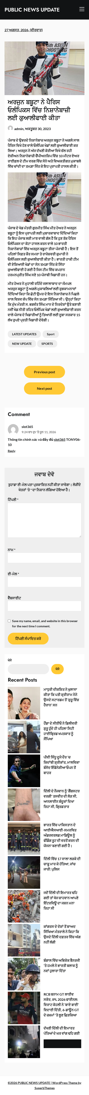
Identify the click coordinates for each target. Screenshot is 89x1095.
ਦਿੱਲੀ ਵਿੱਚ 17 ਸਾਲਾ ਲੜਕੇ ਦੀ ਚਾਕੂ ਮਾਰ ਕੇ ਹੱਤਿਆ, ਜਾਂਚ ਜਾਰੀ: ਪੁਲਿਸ (62, 864)
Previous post (44, 372)
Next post (44, 388)
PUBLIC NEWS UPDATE (32, 9)
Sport (50, 334)
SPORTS (47, 343)
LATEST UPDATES (24, 334)
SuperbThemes (45, 1088)
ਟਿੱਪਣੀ (13, 499)
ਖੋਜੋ (10, 660)
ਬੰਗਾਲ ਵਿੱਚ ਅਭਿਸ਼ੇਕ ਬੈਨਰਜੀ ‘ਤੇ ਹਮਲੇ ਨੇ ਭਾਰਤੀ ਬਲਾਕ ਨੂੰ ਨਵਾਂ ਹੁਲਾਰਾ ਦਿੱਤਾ (62, 965)
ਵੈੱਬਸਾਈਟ (14, 598)
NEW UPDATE (22, 343)
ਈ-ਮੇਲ (13, 574)
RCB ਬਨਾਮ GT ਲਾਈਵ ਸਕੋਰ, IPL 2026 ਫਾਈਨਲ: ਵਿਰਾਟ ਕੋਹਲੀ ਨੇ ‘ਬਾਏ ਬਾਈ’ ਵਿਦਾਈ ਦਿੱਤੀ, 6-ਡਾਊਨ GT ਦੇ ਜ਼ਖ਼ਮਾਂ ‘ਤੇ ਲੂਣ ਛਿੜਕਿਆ (61, 1004)
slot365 (27, 426)
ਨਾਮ (11, 550)
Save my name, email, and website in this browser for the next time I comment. (45, 623)
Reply (11, 451)
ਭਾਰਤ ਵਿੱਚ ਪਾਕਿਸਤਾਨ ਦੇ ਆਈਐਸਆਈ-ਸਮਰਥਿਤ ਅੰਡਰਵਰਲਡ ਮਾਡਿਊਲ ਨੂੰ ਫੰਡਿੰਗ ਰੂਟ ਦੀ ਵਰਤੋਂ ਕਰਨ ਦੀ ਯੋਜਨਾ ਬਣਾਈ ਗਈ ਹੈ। (61, 835)
